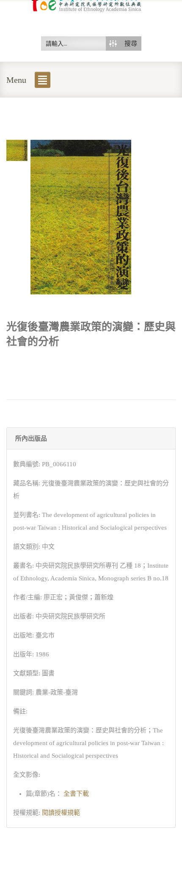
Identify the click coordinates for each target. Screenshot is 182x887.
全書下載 (75, 793)
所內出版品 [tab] (31, 438)
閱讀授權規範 (61, 812)
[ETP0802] (17, 149)
